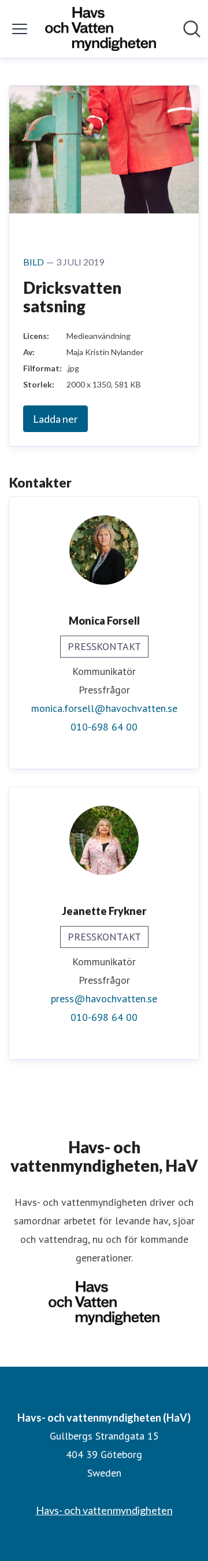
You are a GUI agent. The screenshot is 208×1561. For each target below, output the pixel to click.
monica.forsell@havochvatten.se (104, 708)
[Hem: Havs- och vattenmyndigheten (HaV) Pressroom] (100, 29)
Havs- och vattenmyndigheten (104, 1510)
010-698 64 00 (104, 726)
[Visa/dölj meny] (19, 29)
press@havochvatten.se (104, 998)
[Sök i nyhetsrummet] (192, 29)
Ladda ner (55, 418)
